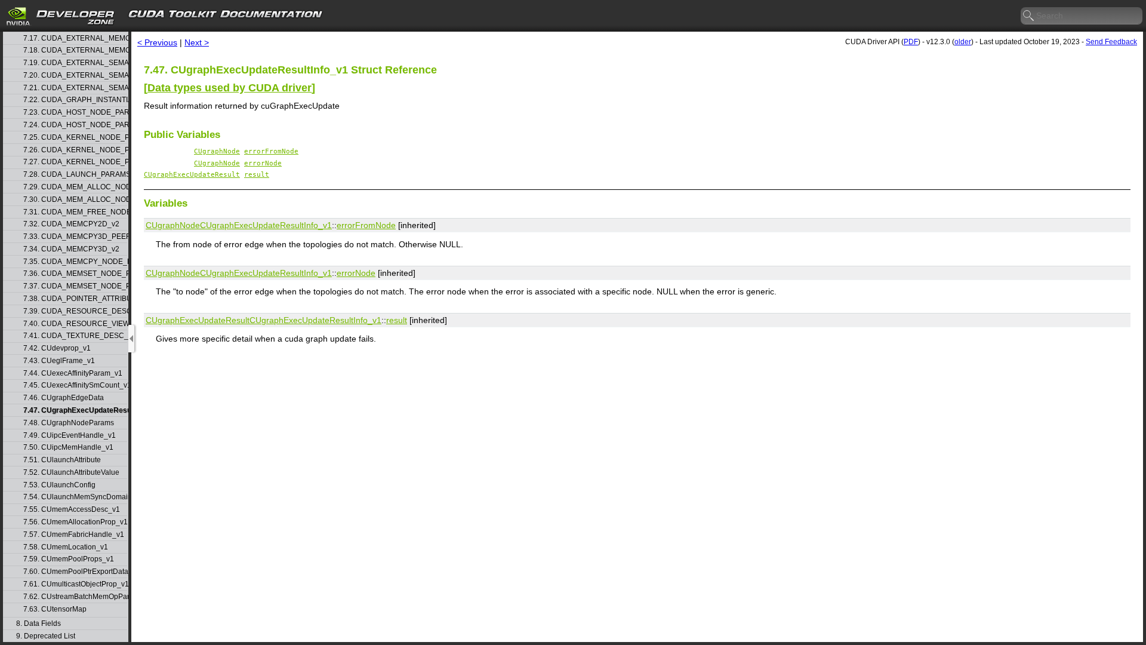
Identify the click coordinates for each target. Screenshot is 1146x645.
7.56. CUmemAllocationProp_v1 (75, 522)
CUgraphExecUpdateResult (192, 175)
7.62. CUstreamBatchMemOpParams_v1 (75, 597)
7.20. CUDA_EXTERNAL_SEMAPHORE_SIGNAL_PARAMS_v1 (75, 75)
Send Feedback (1111, 42)
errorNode (263, 163)
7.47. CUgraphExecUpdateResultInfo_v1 (75, 410)
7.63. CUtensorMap (55, 609)
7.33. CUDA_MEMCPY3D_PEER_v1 (75, 237)
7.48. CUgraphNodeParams (68, 423)
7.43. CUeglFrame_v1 (59, 361)
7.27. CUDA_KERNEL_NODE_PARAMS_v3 (75, 162)
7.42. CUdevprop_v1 (57, 348)
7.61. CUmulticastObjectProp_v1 (75, 584)
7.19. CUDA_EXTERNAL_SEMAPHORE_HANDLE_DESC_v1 (75, 63)
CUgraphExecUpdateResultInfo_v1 (266, 225)
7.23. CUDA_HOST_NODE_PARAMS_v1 (75, 112)
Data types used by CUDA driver (229, 88)
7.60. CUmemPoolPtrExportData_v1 (75, 572)
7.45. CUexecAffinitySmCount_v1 (75, 385)
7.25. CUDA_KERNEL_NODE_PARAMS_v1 (75, 138)
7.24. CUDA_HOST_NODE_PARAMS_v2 (75, 125)
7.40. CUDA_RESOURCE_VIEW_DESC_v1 (75, 324)
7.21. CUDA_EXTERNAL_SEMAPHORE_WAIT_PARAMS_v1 (75, 88)
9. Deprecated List (45, 636)
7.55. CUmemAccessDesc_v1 (71, 510)
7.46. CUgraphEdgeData (63, 398)
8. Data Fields (38, 624)
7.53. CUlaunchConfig (59, 485)
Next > (196, 42)
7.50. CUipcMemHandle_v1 (68, 448)
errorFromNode (271, 151)
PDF (911, 42)
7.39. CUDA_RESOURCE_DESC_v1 (75, 311)
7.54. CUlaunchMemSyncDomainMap (75, 497)
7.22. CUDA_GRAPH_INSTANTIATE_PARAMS (75, 100)
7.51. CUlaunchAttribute (62, 460)
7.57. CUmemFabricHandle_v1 (73, 535)
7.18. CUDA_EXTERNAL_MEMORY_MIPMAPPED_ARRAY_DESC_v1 (75, 50)
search (1029, 16)
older (962, 42)
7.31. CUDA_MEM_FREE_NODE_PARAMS (75, 212)
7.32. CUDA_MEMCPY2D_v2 (71, 224)
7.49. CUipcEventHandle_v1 (69, 436)
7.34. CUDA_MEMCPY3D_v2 (71, 249)
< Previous (157, 42)
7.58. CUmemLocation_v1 (65, 547)
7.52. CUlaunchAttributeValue (71, 473)
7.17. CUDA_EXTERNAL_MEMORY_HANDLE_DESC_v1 (75, 38)
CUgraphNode (217, 151)
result (256, 175)
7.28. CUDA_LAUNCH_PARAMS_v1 (75, 175)
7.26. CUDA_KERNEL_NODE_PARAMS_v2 (75, 150)
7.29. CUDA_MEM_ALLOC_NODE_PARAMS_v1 (75, 187)
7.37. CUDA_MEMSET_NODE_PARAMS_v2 (75, 286)
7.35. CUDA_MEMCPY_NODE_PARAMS (75, 262)
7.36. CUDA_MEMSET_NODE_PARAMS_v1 (75, 274)
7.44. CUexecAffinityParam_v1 (72, 373)
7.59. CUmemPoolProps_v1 (68, 559)
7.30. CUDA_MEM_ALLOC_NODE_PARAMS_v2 (75, 200)
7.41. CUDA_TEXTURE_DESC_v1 (75, 336)
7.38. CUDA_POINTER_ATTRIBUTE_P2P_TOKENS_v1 (75, 299)
